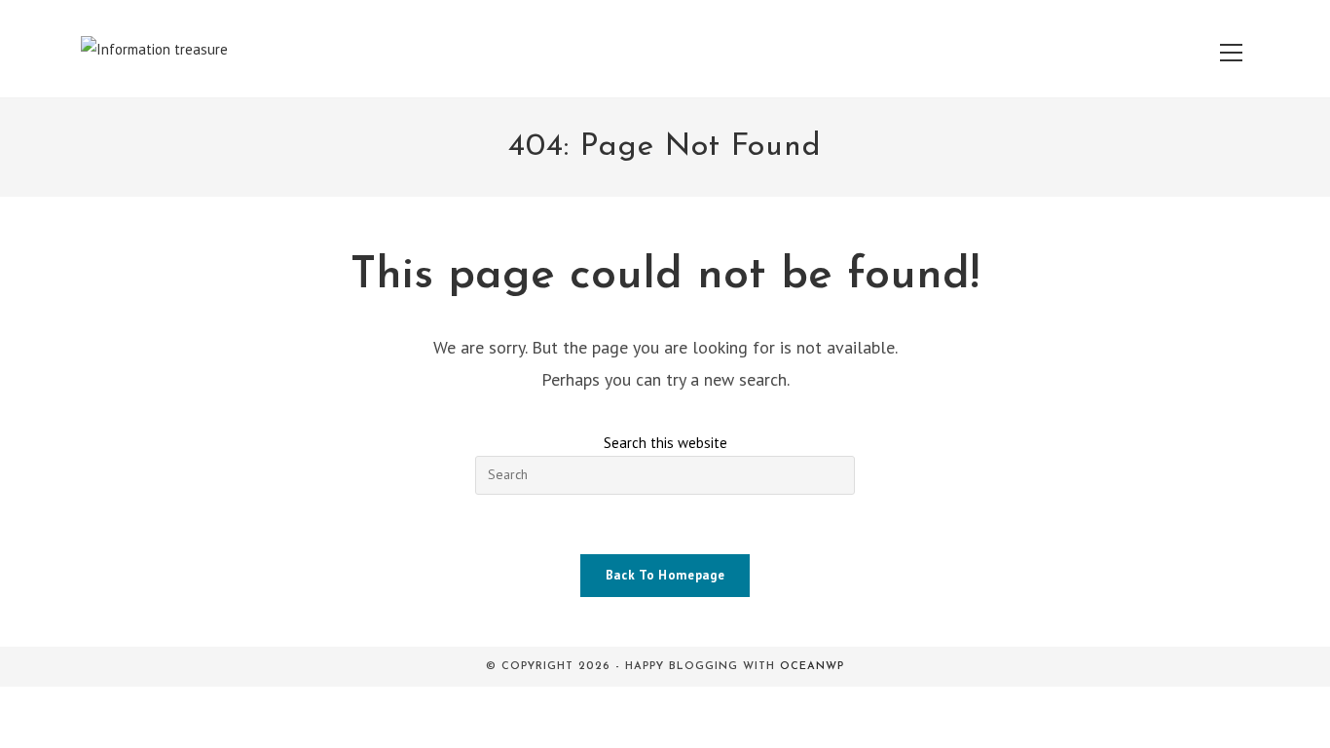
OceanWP (812, 666)
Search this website (665, 442)
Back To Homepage (665, 575)
